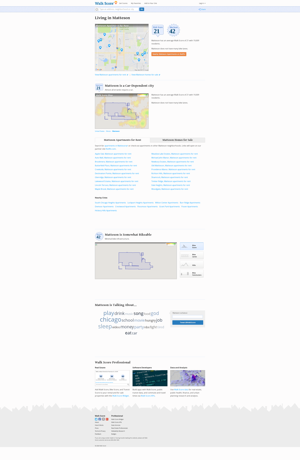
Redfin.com (111, 149)
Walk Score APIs (148, 396)
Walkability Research (118, 431)
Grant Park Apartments (169, 206)
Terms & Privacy (100, 431)
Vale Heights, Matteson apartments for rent (170, 185)
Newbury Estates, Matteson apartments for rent (172, 162)
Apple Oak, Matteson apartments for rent (113, 154)
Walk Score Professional (112, 362)
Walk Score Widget (120, 396)
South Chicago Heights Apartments (110, 203)
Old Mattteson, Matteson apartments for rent (171, 165)
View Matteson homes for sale (144, 75)
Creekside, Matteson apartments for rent (113, 169)
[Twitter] (96, 419)
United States (99, 131)
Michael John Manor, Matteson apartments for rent (174, 158)
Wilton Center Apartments (166, 203)
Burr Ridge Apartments (190, 203)
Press (97, 428)
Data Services (115, 425)
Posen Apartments (189, 206)
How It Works (99, 425)
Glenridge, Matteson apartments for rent (113, 177)
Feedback (98, 434)
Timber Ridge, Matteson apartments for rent (171, 181)
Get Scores (123, 3)
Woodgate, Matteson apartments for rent (169, 189)
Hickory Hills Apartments (106, 210)
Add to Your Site (150, 3)
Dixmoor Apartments (104, 206)
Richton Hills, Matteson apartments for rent (170, 173)
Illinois (108, 131)
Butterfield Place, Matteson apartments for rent (116, 165)
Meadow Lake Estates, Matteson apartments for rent (174, 154)
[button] (97, 9)
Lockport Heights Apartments (141, 203)
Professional (117, 416)
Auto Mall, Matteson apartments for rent (113, 158)
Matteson (116, 131)
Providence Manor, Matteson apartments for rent (173, 169)
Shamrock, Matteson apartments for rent (169, 177)
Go (142, 9)
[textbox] (119, 9)
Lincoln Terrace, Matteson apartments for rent (115, 185)
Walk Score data (181, 389)
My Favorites (136, 3)
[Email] (103, 419)
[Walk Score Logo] (106, 3)
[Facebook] (100, 419)
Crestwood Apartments (125, 206)
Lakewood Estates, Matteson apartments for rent (116, 181)
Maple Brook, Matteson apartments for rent (114, 189)
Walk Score (100, 416)
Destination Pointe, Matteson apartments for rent (117, 173)
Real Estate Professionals (119, 428)
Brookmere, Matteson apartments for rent (113, 162)
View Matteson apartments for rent (110, 75)
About (97, 422)
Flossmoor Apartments (147, 206)
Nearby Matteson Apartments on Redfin (169, 54)
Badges (113, 434)
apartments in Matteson (115, 146)
